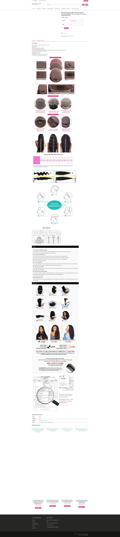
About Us (33, 520)
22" (47, 422)
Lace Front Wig (45, 420)
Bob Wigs (44, 8)
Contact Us (34, 522)
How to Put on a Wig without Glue (52, 523)
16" (43, 422)
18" (44, 422)
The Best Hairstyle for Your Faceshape (53, 527)
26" (49, 422)
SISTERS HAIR (36, 3)
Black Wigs (38, 8)
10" (39, 422)
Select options (38, 507)
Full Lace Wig (41, 420)
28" (51, 422)
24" (48, 422)
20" (45, 422)
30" (52, 422)
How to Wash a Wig (50, 525)
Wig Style (63, 20)
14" (42, 422)
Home (34, 8)
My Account (86, 0)
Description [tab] (34, 40)
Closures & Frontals (65, 8)
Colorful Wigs (50, 8)
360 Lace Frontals (75, 8)
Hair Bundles (57, 8)
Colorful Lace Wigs (70, 36)
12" (40, 422)
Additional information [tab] (40, 40)
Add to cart (66, 28)
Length (63, 24)
